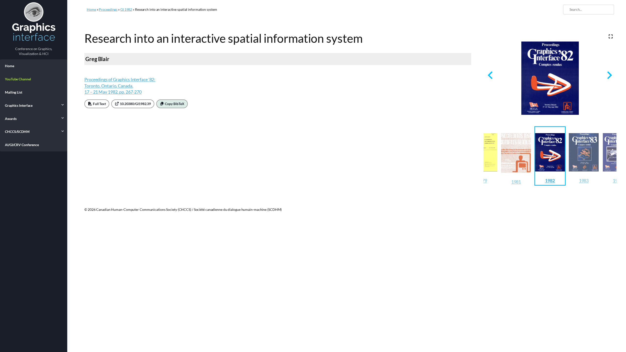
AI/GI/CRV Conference (22, 145)
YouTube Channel (18, 79)
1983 (584, 180)
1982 (550, 180)
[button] (516, 156)
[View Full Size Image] (610, 36)
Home (9, 66)
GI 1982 (126, 9)
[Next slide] (609, 75)
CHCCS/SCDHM (17, 131)
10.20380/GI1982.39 (135, 104)
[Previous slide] (491, 75)
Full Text (99, 104)
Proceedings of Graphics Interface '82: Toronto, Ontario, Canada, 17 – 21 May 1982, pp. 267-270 (119, 85)
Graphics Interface (19, 105)
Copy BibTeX (174, 104)
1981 (516, 181)
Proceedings (108, 9)
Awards (10, 119)
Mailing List (13, 92)
